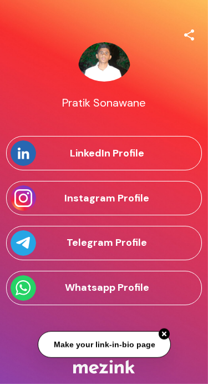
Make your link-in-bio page (104, 344)
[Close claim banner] (164, 334)
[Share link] (189, 33)
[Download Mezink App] (104, 366)
